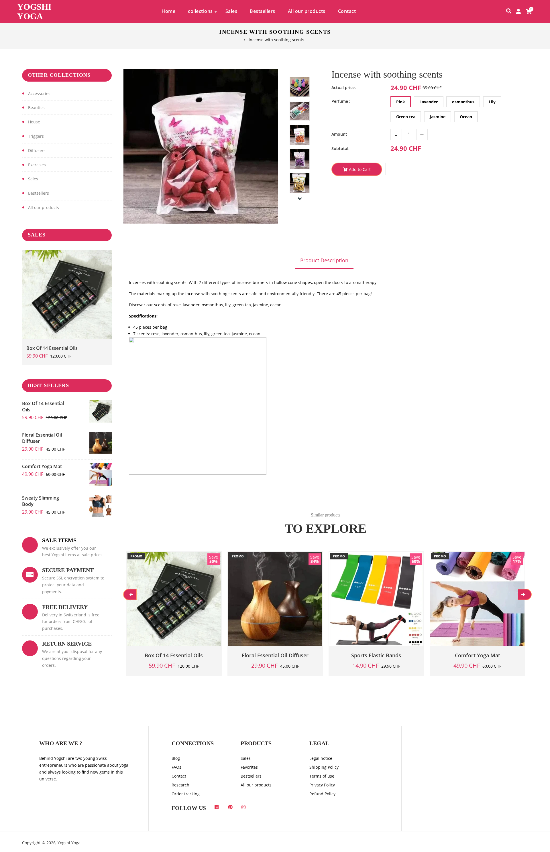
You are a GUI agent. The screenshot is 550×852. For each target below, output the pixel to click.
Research (180, 785)
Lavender (428, 101)
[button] (385, 169)
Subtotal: (340, 148)
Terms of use (321, 776)
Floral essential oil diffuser (42, 438)
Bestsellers (38, 193)
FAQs (176, 767)
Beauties (36, 107)
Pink (400, 101)
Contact (179, 776)
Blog (176, 758)
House (34, 122)
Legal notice (320, 758)
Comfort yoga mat (42, 466)
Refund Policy (322, 793)
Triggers (36, 136)
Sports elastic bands (376, 655)
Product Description (324, 260)
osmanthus (463, 101)
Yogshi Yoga (34, 11)
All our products (43, 207)
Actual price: (343, 87)
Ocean (466, 116)
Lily (492, 101)
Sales (33, 179)
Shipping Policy (324, 767)
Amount (339, 134)
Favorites (249, 767)
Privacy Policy (322, 785)
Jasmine (437, 116)
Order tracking (186, 793)
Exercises (37, 164)
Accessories (39, 93)
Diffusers (37, 150)
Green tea (405, 116)
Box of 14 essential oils (52, 348)
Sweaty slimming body (40, 501)
